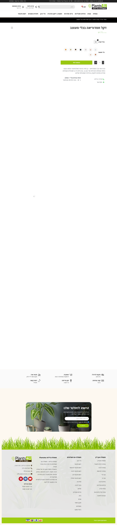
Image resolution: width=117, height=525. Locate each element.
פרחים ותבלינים (80, 14)
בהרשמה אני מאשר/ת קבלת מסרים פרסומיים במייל (75, 422)
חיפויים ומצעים (33, 14)
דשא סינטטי (22, 14)
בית (25, 1)
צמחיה (95, 14)
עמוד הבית (103, 19)
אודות (21, 1)
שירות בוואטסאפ (16, 6)
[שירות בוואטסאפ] (23, 7)
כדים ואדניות (68, 14)
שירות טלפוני (30, 6)
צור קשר (17, 1)
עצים (89, 14)
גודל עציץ (101, 42)
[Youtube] (30, 479)
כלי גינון (42, 14)
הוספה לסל (76, 63)
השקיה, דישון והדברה (55, 14)
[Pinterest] (21, 479)
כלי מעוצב (101, 52)
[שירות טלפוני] (36, 7)
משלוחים (11, 1)
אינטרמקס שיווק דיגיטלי (100, 520)
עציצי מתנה (96, 19)
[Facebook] (25, 479)
